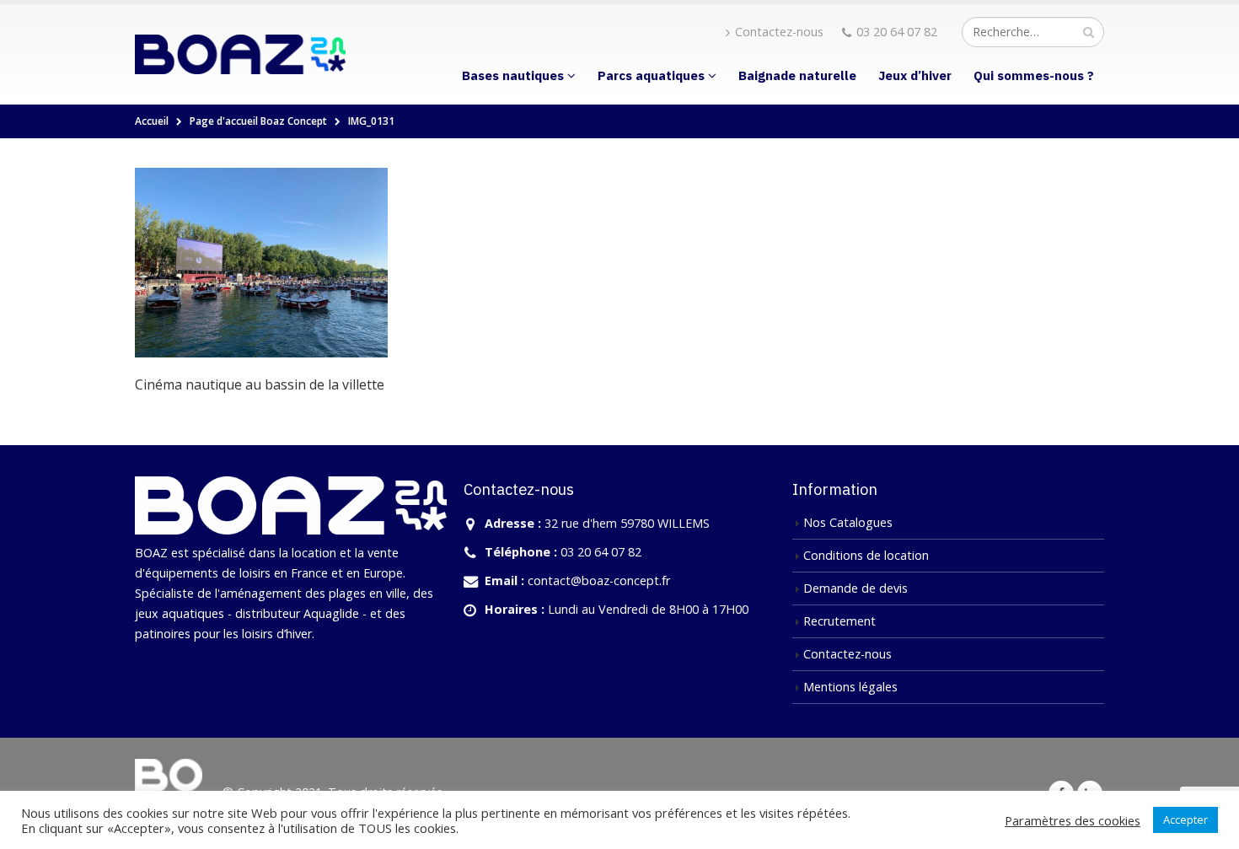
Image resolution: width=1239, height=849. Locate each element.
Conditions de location (866, 555)
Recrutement (839, 621)
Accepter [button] (1185, 819)
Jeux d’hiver (915, 75)
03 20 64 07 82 (896, 32)
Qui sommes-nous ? (1034, 75)
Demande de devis (855, 588)
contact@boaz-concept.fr (599, 580)
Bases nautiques (513, 75)
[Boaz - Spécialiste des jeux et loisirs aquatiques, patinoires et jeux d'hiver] (240, 54)
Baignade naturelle (797, 75)
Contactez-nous (779, 32)
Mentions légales (850, 687)
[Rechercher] (1088, 32)
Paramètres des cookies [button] (1072, 820)
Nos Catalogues (848, 522)
